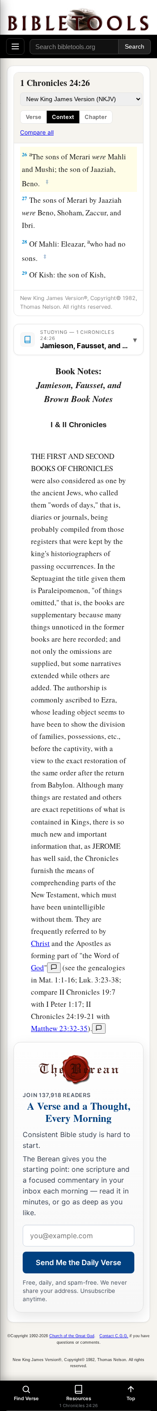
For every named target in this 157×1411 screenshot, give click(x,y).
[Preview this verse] (99, 1028)
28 (24, 241)
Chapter (96, 117)
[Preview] (54, 968)
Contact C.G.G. (113, 1336)
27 (24, 198)
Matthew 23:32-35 (59, 1028)
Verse (33, 117)
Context (63, 117)
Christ (40, 943)
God (37, 968)
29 (24, 273)
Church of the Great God (71, 1336)
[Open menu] (15, 46)
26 (24, 154)
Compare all (37, 132)
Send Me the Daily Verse (78, 1262)
